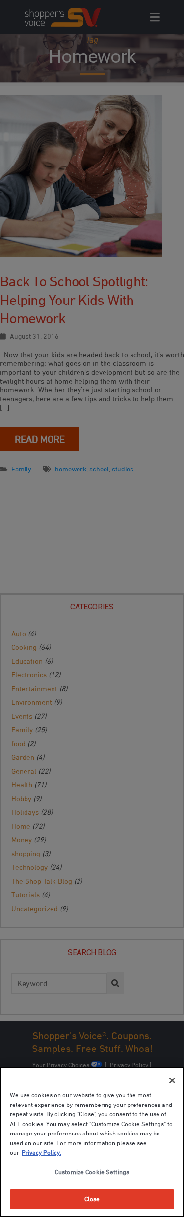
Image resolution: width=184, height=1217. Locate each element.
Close (92, 1199)
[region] (92, 1142)
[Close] (172, 1080)
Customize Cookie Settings (92, 1172)
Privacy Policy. (41, 1152)
